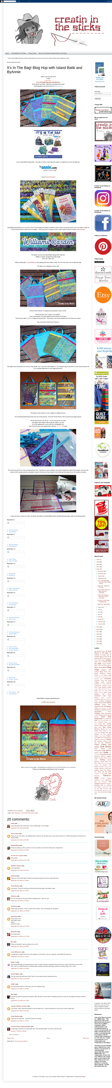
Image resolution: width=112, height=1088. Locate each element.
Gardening (97, 706)
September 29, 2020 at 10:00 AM (20, 978)
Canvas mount (105, 676)
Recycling (96, 756)
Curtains (96, 689)
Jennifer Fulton (13, 646)
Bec (12, 942)
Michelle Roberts (13, 544)
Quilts (105, 752)
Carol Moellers (31, 262)
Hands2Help (97, 711)
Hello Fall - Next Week (104, 604)
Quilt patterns (106, 750)
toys (95, 793)
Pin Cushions (98, 741)
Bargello (104, 663)
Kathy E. (13, 962)
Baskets (109, 663)
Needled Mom (15, 845)
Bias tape (101, 665)
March (100, 619)
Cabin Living (107, 675)
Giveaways (107, 706)
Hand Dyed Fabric (106, 709)
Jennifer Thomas (13, 679)
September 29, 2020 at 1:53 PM (20, 988)
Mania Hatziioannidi (14, 588)
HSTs (107, 708)
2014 (98, 639)
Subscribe (97, 91)
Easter (109, 694)
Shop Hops (104, 763)
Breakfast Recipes (105, 673)
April (99, 616)
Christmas (107, 678)
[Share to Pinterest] (33, 811)
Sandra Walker (13, 634)
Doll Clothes (105, 690)
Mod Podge (108, 729)
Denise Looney (13, 663)
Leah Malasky (12, 604)
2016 (98, 634)
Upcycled (102, 780)
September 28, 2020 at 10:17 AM (20, 860)
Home (7, 53)
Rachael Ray (97, 754)
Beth (12, 994)
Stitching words (107, 766)
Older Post (86, 1038)
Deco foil (101, 689)
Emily (12, 823)
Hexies (109, 711)
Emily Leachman (13, 590)
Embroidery (97, 695)
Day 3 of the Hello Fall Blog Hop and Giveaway (104, 591)
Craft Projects (102, 687)
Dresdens (101, 692)
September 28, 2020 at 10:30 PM (20, 911)
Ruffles (96, 758)
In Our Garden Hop (99, 715)
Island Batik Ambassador (27, 813)
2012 (98, 643)
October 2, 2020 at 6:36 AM (18, 1031)
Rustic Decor (107, 758)
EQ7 (103, 694)
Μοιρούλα (14, 931)
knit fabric (96, 788)
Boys (109, 671)
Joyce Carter (14, 833)
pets (101, 788)
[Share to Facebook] (32, 811)
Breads (96, 673)
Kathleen (13, 896)
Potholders (108, 742)
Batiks (96, 665)
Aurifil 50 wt (59, 426)
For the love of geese (17, 855)
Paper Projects (102, 735)
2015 (98, 636)
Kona (107, 720)
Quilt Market (99, 748)
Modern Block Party (100, 730)
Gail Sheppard (13, 546)
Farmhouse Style (98, 699)
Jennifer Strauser (13, 650)
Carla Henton (12, 692)
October (100, 576)
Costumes (108, 683)
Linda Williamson (16, 952)
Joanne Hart (12, 619)
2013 (98, 641)
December (101, 571)
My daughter (101, 732)
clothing (109, 785)
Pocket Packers (50, 177)
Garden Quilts (106, 704)
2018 (98, 629)
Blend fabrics (107, 665)
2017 (98, 631)
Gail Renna (12, 575)
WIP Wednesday (103, 781)
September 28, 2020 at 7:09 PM (20, 880)
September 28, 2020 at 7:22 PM (20, 890)
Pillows (108, 739)
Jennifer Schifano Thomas (19, 1006)
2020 (98, 569)
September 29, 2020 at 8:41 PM (20, 1000)
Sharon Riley (12, 559)
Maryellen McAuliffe (14, 664)
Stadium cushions (99, 766)
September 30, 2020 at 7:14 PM (20, 1021)
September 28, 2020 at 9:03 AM (20, 840)
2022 (98, 564)
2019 (98, 627)
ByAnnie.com (58, 86)
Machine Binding (98, 725)
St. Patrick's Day (105, 765)
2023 (98, 562)
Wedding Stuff (98, 785)
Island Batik (48, 80)
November (101, 573)
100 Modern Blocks (99, 651)
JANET (13, 984)
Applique (108, 660)
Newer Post (10, 1038)
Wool (105, 785)
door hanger (97, 787)
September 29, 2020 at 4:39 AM (20, 946)
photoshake (105, 788)
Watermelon (103, 783)
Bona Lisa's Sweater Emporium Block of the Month (53, 53)
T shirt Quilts (103, 773)
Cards (109, 676)
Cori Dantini (102, 683)
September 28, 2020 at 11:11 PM (20, 926)
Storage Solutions (99, 768)
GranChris (14, 906)
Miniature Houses (99, 729)
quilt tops (99, 790)
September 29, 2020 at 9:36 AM (20, 968)
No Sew (103, 734)
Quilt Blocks (105, 747)
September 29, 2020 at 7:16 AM (20, 956)
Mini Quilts (107, 727)
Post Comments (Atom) (21, 1041)
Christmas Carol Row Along (102, 680)
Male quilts (97, 727)
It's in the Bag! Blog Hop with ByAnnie (48, 82)
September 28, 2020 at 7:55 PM (20, 900)
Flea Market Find (107, 699)
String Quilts (107, 768)
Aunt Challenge (103, 661)
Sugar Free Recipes (105, 770)
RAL (110, 752)
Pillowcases (103, 739)
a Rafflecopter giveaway (48, 702)
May (99, 614)
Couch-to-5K (97, 685)
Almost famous (107, 658)
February (100, 621)
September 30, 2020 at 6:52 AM (20, 1010)
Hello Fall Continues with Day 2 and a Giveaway (103, 596)
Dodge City (97, 690)
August (100, 607)
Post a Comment (13, 1034)
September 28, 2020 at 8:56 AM (20, 828)
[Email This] (27, 811)
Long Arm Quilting (105, 723)
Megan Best (12, 677)
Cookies (96, 683)
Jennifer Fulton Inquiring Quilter (20, 1026)
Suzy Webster (12, 532)
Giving (96, 708)
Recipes (109, 754)
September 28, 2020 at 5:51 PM (20, 870)
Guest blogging (102, 708)
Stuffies (96, 770)
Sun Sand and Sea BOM (102, 771)
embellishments (105, 786)
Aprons (96, 661)
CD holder (101, 675)
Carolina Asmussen (14, 632)
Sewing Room (104, 761)
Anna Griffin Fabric (99, 660)
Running (101, 758)
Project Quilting (100, 744)
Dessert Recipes (107, 689)
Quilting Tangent (16, 865)
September (101, 578)
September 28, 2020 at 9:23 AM (20, 850)
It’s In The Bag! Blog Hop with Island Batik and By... (104, 582)
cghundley (14, 916)
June (99, 612)
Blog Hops (17, 813)
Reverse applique (106, 756)
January (100, 624)
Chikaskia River (98, 678)
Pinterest (105, 741)
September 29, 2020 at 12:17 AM (20, 936)
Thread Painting (106, 778)
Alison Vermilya (13, 561)
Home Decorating (106, 713)
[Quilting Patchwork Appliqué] (102, 919)
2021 (98, 566)
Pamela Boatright (13, 648)
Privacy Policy (32, 53)
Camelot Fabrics (98, 676)
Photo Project (104, 737)
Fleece (96, 701)
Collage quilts (99, 682)
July (99, 609)
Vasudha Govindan (14, 617)
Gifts (102, 706)
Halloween (97, 709)
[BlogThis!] (28, 811)
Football (101, 701)
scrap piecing (100, 792)
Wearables (109, 783)
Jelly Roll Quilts (101, 720)
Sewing (36, 813)
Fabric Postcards (106, 697)
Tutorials (96, 780)
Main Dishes (107, 725)
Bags (13, 813)
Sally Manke (12, 574)
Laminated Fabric (102, 722)
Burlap (96, 675)
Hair (110, 708)
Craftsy (109, 687)
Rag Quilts (103, 754)
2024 (98, 559)
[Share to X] (30, 811)
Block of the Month (100, 667)
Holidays (97, 713)
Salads (95, 759)
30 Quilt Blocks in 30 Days (19, 53)
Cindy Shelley (15, 886)
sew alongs (108, 792)
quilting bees (105, 790)
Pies (100, 739)
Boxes (105, 671)
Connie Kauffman (13, 603)
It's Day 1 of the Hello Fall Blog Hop (103, 601)
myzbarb (13, 876)
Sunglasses (96, 773)
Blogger (83, 1076)
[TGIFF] (102, 959)
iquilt (110, 786)
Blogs (101, 671)
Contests (109, 682)
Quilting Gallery (98, 752)
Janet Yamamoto (13, 530)
